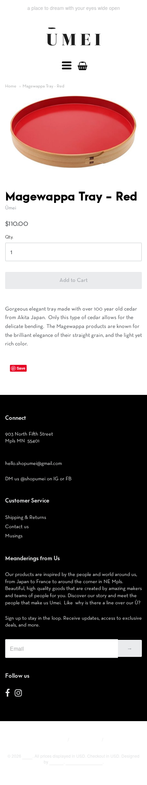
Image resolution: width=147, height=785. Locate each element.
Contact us (17, 526)
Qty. (9, 237)
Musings (14, 535)
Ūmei (10, 207)
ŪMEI (27, 756)
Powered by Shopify (84, 762)
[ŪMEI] (73, 47)
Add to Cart (73, 280)
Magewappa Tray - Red (43, 86)
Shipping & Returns (25, 517)
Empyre (56, 762)
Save (21, 368)
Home (10, 86)
